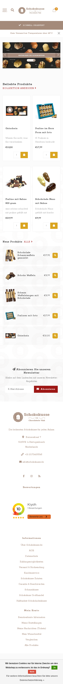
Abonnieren (47, 389)
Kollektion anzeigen (19, 88)
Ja (54, 667)
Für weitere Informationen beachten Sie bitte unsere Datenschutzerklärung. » (32, 678)
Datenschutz (31, 556)
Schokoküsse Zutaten (31, 578)
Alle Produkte (31, 645)
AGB (31, 550)
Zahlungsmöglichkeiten (31, 561)
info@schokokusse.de (33, 462)
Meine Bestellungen (32, 623)
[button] (5, 55)
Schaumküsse (31, 589)
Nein (32, 672)
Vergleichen (32, 639)
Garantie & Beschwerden (31, 584)
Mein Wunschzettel (31, 634)
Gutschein (11, 128)
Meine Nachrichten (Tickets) (31, 628)
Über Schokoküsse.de (31, 545)
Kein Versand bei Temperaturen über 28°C (31, 33)
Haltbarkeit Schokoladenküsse (31, 601)
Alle (27, 242)
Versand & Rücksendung (31, 567)
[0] (54, 11)
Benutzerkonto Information (31, 617)
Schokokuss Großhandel (31, 595)
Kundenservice (31, 573)
